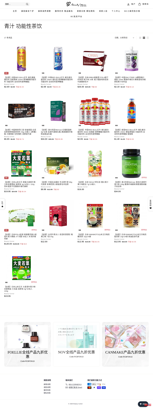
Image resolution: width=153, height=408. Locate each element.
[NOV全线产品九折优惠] (76, 336)
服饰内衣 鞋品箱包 (64, 11)
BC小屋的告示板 (132, 11)
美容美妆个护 (27, 11)
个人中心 (116, 11)
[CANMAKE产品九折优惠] (125, 336)
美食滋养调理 (44, 11)
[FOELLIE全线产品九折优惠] (27, 336)
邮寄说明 (47, 384)
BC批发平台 (76, 17)
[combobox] (17, 4)
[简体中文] (146, 405)
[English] (149, 405)
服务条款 (47, 390)
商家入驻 (103, 11)
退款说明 (47, 387)
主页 (15, 11)
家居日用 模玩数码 (86, 11)
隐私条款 (47, 393)
